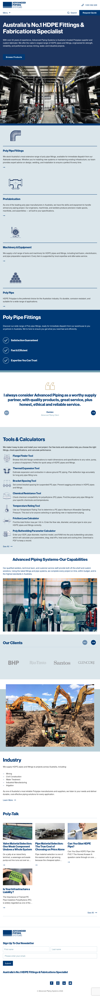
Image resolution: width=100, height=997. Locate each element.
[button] (6, 412)
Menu (5, 12)
